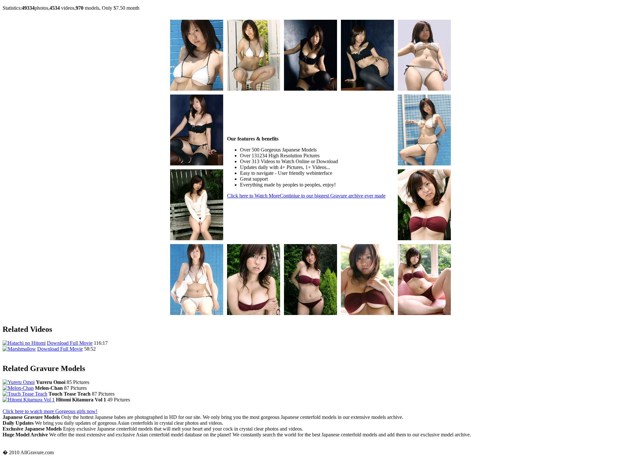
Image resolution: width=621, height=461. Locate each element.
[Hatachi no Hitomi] (24, 343)
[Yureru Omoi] (19, 382)
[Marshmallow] (19, 349)
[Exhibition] (196, 89)
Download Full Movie (70, 343)
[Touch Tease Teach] (25, 394)
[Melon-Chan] (18, 388)
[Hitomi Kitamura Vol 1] (29, 399)
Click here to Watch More (306, 195)
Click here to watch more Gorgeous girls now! (50, 411)
